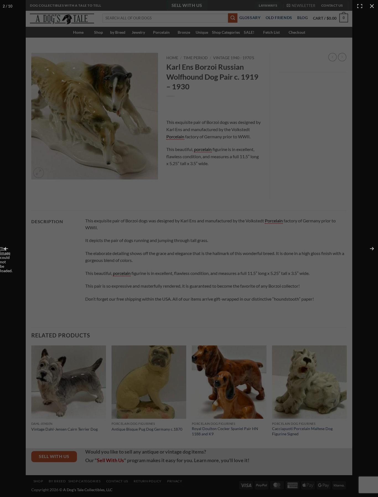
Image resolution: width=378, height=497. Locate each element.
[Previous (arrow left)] (9, 248)
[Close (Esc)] (372, 6)
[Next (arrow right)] (368, 248)
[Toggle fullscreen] (360, 6)
